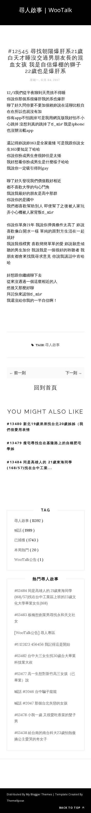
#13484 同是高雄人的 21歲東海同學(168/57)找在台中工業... (39, 465)
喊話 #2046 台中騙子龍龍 (35, 691)
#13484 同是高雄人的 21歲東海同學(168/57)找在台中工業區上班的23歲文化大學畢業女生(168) (45, 597)
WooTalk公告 (26, 559)
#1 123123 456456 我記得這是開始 (42, 644)
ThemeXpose (15, 800)
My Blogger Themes (39, 794)
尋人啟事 (52, 344)
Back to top (70, 807)
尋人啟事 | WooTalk (45, 10)
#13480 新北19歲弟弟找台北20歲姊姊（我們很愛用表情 (45, 426)
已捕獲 (20, 540)
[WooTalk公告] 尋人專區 (34, 632)
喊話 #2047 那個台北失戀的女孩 (40, 703)
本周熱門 (22, 550)
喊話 (18, 530)
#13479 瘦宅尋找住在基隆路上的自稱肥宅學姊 (44, 446)
